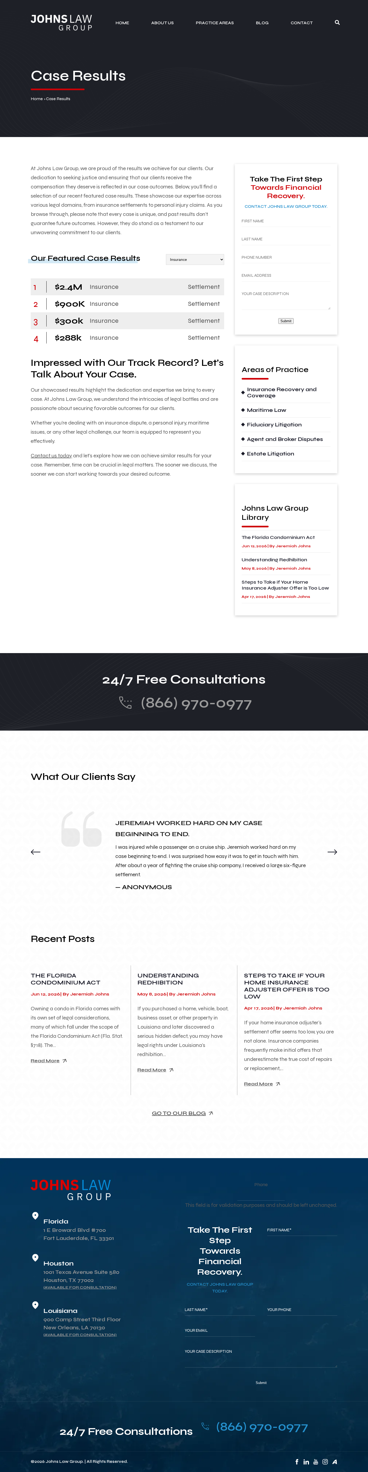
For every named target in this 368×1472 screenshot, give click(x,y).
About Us (162, 22)
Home (122, 22)
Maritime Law (266, 410)
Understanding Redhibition (274, 560)
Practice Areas (215, 22)
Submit (285, 321)
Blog (262, 22)
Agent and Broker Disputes (285, 439)
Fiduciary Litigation (274, 425)
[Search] (337, 22)
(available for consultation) (80, 1287)
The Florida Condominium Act (278, 537)
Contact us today (51, 455)
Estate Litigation (270, 454)
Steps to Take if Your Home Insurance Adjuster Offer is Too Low (285, 585)
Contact (302, 22)
